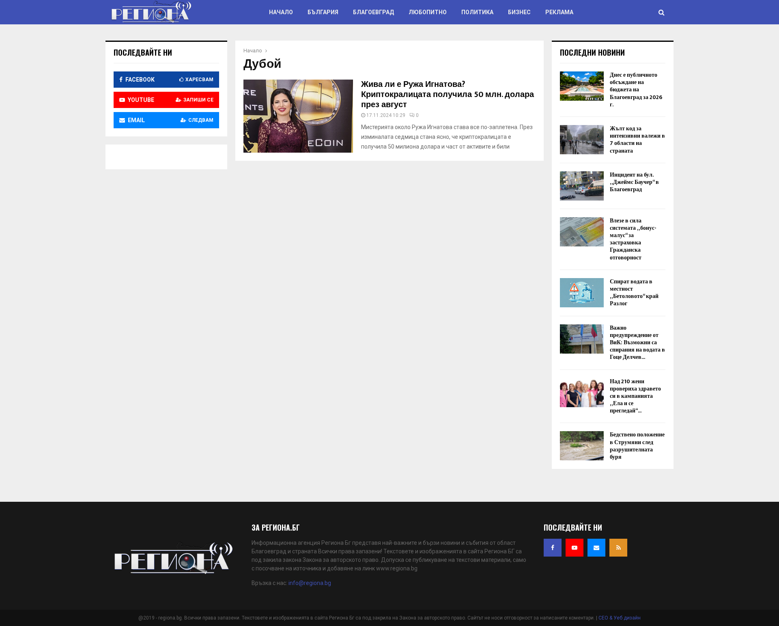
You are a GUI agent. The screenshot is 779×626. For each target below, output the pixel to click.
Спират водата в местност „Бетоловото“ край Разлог (634, 293)
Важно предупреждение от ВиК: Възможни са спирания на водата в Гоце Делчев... (637, 342)
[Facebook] (553, 548)
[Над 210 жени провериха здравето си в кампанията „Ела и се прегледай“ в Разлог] (582, 392)
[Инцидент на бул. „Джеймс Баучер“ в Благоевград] (582, 186)
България (323, 12)
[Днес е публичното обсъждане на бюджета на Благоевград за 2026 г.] (582, 86)
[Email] (596, 548)
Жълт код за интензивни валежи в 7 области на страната (637, 139)
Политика (477, 12)
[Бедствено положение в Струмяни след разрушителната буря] (582, 445)
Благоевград (373, 12)
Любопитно (428, 12)
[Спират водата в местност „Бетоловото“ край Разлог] (582, 292)
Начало (281, 12)
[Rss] (618, 548)
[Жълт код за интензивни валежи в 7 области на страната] (582, 139)
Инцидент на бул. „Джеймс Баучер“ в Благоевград (634, 182)
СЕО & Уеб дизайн (619, 618)
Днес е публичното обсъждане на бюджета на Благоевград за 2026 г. (636, 89)
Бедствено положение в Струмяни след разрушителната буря (637, 446)
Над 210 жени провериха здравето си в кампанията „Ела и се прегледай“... (635, 396)
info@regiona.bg (309, 583)
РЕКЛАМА (559, 12)
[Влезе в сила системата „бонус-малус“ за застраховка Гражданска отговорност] (582, 231)
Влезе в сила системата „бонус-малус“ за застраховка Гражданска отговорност (633, 239)
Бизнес (519, 12)
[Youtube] (574, 548)
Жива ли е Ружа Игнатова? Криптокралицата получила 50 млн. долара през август (447, 95)
